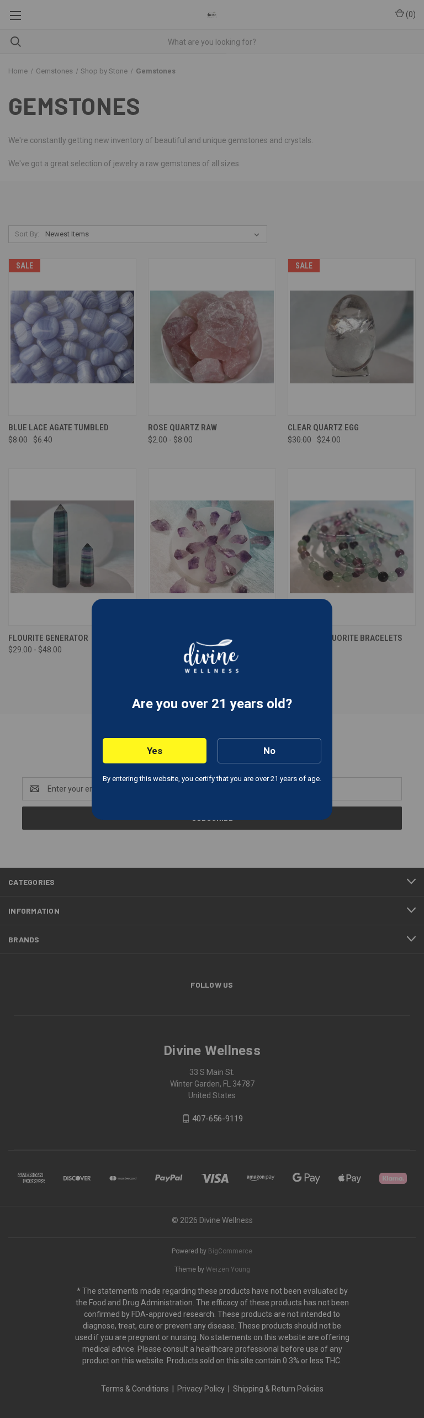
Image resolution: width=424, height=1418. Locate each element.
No (269, 750)
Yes (154, 750)
